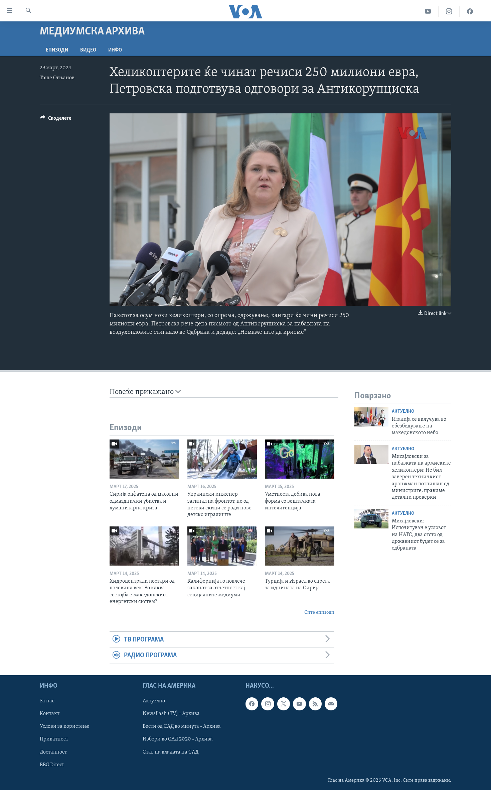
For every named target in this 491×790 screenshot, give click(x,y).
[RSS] (315, 703)
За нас (47, 701)
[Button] (55, 119)
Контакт (49, 713)
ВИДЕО (88, 50)
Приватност (54, 739)
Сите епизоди (319, 612)
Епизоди (57, 50)
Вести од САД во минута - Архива (182, 726)
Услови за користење (65, 726)
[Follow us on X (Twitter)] (283, 703)
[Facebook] (470, 11)
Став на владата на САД (170, 752)
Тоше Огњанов (57, 78)
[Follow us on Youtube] (299, 703)
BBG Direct (52, 764)
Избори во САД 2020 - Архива (178, 739)
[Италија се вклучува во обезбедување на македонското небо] (371, 416)
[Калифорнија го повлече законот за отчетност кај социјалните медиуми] (222, 546)
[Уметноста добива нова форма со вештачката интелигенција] (299, 459)
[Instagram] (449, 11)
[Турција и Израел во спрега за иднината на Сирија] (299, 546)
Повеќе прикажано (142, 392)
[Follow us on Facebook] (252, 703)
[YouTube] (428, 11)
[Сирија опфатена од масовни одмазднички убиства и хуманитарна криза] (144, 459)
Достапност (53, 752)
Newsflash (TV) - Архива (171, 713)
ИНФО (115, 50)
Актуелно (403, 411)
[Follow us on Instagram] (267, 703)
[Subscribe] (331, 703)
